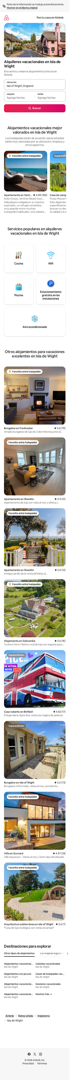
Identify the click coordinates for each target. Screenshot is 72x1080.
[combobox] (35, 86)
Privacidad (28, 1063)
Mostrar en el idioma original (22, 7)
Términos (42, 1063)
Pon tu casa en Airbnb (50, 17)
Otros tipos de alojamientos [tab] (19, 953)
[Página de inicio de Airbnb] (6, 17)
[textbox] (19, 98)
